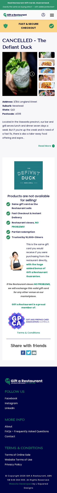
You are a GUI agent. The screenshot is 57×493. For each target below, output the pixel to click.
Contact (10, 436)
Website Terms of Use (18, 459)
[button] (52, 14)
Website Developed (20, 483)
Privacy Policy (13, 464)
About (8, 426)
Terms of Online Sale (17, 455)
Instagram (11, 403)
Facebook (11, 398)
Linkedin (10, 408)
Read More (46, 145)
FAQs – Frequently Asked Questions (27, 431)
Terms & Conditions (28, 332)
